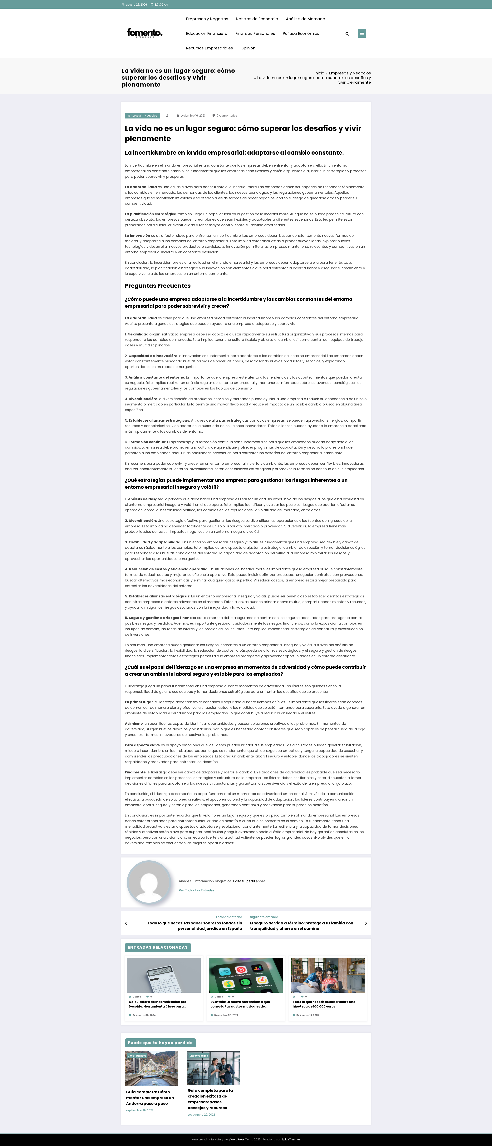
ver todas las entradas (196, 890)
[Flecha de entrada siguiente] (366, 923)
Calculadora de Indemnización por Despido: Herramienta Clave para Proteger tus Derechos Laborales (157, 1004)
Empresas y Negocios (207, 19)
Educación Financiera (207, 33)
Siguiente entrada (264, 917)
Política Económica (301, 33)
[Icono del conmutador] (362, 33)
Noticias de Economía (257, 19)
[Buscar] (347, 33)
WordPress (237, 1139)
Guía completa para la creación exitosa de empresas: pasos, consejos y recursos (210, 1099)
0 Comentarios (227, 116)
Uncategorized (137, 1055)
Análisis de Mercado (305, 19)
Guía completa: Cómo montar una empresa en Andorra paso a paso (150, 1097)
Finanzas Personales (255, 33)
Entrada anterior (229, 917)
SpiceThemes (291, 1139)
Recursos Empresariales (209, 48)
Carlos (137, 996)
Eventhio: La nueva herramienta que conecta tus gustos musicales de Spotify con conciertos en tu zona (240, 1004)
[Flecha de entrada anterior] (126, 923)
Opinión (248, 48)
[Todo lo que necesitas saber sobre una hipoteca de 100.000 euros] (328, 978)
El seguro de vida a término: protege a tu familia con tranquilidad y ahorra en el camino (301, 925)
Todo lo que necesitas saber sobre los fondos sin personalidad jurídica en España (194, 925)
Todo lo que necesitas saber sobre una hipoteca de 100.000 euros (324, 1004)
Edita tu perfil (244, 881)
